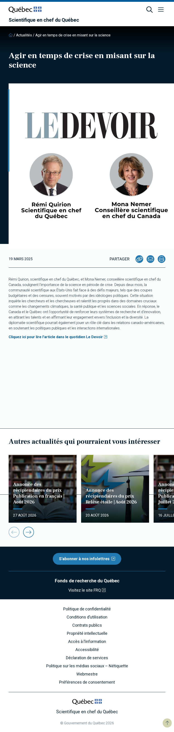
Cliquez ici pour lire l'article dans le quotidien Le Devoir (56, 337)
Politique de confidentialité (87, 609)
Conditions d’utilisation (87, 617)
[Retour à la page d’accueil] (11, 35)
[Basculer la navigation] (160, 9)
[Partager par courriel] (150, 259)
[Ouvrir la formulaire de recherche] (149, 9)
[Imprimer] (161, 259)
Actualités (24, 35)
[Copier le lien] (139, 259)
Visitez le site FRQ (84, 590)
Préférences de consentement (87, 682)
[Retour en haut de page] (167, 722)
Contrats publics (87, 625)
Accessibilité (87, 650)
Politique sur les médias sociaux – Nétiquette (87, 666)
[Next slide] (29, 532)
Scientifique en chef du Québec (44, 20)
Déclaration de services (87, 658)
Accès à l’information (87, 641)
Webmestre (87, 674)
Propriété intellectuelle (87, 633)
